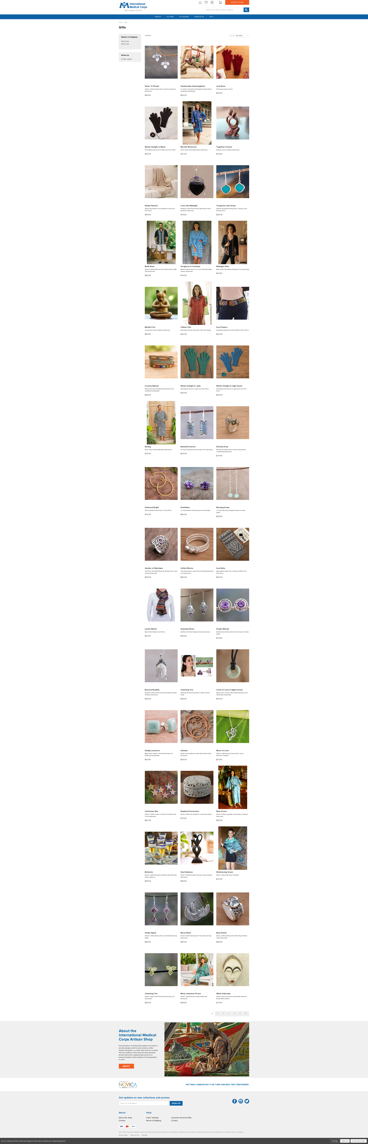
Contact (174, 1120)
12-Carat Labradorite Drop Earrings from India (196, 449)
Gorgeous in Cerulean (190, 266)
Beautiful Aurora (188, 447)
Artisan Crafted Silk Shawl (227, 875)
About (126, 1066)
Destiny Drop (222, 447)
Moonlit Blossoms (189, 147)
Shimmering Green (224, 872)
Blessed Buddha (152, 690)
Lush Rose (220, 86)
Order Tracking (152, 1118)
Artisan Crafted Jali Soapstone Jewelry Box (196, 814)
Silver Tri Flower (152, 86)
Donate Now (237, 2)
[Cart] (220, 2)
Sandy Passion (151, 206)
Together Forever (224, 147)
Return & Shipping (153, 1120)
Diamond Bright (152, 507)
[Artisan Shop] (200, 2)
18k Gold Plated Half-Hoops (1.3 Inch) (158, 510)
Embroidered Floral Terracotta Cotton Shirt (196, 330)
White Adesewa (223, 993)
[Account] (212, 2)
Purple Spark (150, 933)
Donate (122, 1120)
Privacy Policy (123, 1135)
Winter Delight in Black (155, 147)
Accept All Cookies (358, 1141)
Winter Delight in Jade (191, 386)
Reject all (345, 1141)
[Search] (246, 9)
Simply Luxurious (152, 750)
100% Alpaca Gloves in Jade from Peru (195, 389)
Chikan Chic (186, 327)
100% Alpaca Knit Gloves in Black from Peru (160, 150)
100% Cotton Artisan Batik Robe (194, 150)
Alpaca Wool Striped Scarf (155, 632)
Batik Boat (149, 266)
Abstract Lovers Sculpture (227, 150)
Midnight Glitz (222, 266)
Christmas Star (151, 811)
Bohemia (149, 872)
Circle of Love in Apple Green (229, 690)
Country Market (152, 386)
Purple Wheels (222, 629)
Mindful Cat (150, 327)
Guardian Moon (187, 629)
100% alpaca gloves (224, 89)
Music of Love (222, 750)
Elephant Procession (190, 811)
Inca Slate (220, 568)
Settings (335, 1141)
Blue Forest (221, 811)
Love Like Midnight (189, 206)
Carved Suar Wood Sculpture (157, 330)
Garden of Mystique (154, 568)
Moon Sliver (186, 933)
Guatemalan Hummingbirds (193, 86)
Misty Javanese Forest (191, 993)
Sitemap (144, 1135)
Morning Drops (222, 507)
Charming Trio (187, 690)
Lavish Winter (151, 629)
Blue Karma (221, 933)
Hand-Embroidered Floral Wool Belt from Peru (232, 330)
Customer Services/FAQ (181, 1118)
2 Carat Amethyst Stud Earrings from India (195, 510)
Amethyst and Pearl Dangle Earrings (195, 632)
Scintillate (185, 507)
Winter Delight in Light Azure (229, 386)
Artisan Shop (133, 10)
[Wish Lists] (206, 2)
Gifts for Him (125, 44)
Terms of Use (134, 1135)
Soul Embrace (187, 872)
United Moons (187, 568)
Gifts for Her (125, 41)
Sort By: (232, 35)
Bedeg (148, 447)
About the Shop (125, 1118)
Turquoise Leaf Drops (226, 206)
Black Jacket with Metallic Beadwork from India (232, 269)
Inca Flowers (222, 327)
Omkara (184, 750)
